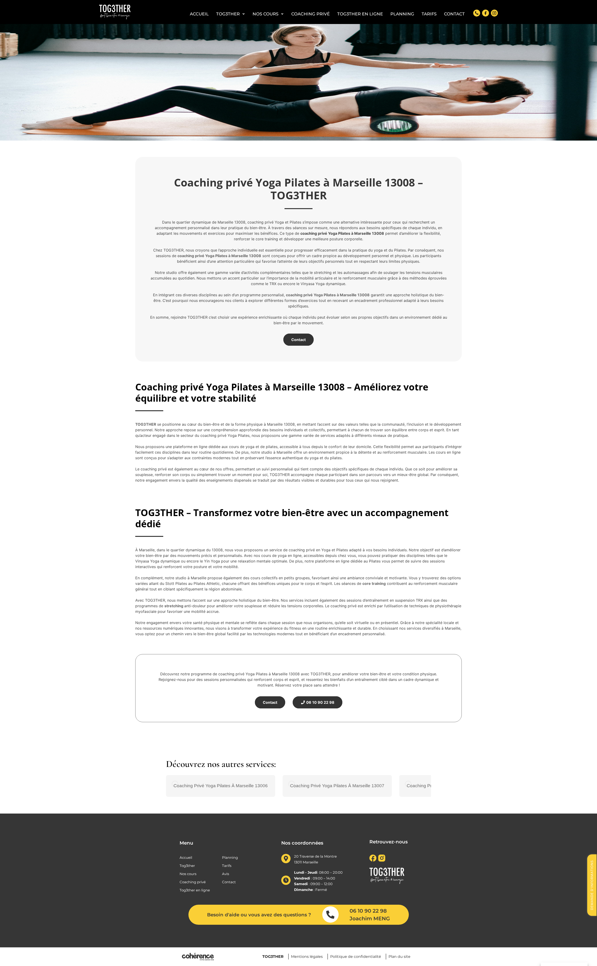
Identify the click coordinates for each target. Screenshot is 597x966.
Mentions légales (307, 957)
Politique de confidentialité (355, 957)
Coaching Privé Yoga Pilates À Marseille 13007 (337, 785)
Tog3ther (228, 14)
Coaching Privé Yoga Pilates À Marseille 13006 (221, 785)
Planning (402, 14)
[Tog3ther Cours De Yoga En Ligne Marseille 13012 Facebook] (485, 13)
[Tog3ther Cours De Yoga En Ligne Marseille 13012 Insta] (381, 858)
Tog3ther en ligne (360, 14)
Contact (454, 14)
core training (374, 583)
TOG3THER (145, 424)
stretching (173, 606)
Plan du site (399, 957)
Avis (225, 874)
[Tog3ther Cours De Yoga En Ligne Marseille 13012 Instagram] (494, 13)
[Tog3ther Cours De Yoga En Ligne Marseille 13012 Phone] (476, 13)
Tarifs (429, 14)
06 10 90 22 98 (319, 702)
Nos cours (265, 14)
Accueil (199, 14)
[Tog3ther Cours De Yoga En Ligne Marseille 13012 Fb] (372, 858)
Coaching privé (310, 14)
